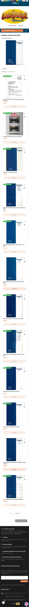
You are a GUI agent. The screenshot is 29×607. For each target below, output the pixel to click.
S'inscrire (20, 25)
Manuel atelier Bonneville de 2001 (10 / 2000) (13, 318)
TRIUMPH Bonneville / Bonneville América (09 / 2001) (13, 282)
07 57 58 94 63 (9, 553)
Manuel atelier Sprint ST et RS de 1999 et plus (13, 499)
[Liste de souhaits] (24, 76)
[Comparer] (24, 79)
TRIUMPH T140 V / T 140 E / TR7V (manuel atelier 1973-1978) (13, 100)
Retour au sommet (21, 521)
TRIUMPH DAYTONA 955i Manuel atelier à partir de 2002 (14, 208)
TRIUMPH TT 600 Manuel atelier (10, 172)
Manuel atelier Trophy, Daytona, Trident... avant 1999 (14, 355)
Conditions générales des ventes (18, 599)
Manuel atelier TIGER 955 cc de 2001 (11, 391)
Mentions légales (7, 599)
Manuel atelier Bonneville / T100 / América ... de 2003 (13, 245)
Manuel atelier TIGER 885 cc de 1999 (11, 426)
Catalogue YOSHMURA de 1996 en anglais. (12, 136)
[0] (3, 26)
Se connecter (12, 25)
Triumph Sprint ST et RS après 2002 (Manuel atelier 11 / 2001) (14, 463)
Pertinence (14, 69)
